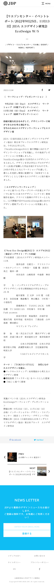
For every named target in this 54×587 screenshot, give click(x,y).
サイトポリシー (14, 562)
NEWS (21, 47)
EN (14, 569)
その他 (36, 44)
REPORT (29, 47)
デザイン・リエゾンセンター (19, 44)
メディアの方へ (14, 556)
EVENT (44, 44)
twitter (40, 440)
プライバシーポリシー (40, 562)
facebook (16, 440)
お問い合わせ (39, 556)
